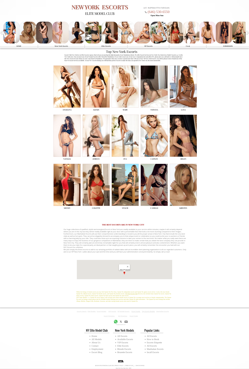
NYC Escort (70, 59)
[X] (120, 321)
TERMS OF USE (129, 365)
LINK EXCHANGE (139, 365)
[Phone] (146, 12)
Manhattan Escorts (84, 234)
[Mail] (126, 321)
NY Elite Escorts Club (131, 294)
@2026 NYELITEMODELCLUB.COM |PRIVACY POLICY (109, 365)
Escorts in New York (112, 229)
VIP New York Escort (149, 59)
